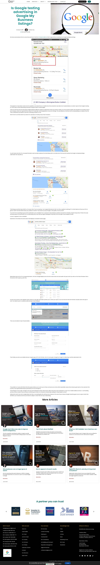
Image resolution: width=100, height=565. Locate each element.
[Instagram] (80, 556)
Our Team (24, 534)
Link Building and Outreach (47, 542)
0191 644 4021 (13, 546)
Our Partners (25, 542)
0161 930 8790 (14, 544)
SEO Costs (62, 542)
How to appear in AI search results (46, 469)
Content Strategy (45, 531)
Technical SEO (44, 537)
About (42, 1)
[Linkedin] (87, 556)
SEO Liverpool (6, 541)
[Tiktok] (93, 556)
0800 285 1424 (11, 530)
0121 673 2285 (14, 539)
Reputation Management (46, 545)
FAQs (61, 529)
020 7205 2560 (12, 537)
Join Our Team (25, 537)
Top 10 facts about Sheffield (44, 429)
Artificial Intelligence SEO (46, 550)
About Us (24, 529)
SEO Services (44, 529)
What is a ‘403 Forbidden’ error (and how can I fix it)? (83, 429)
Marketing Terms (64, 539)
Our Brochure (25, 553)
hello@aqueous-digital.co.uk (9, 528)
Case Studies (25, 531)
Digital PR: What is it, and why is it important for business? (82, 469)
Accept (67, 563)
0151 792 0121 (12, 541)
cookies (35, 562)
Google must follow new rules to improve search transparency (15, 429)
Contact (63, 1)
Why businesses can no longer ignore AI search (15, 469)
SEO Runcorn (6, 532)
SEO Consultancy (45, 539)
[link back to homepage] (11, 2)
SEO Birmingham (6, 539)
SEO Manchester (6, 544)
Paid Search (43, 534)
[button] (6, 511)
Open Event (24, 555)
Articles (62, 534)
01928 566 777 (12, 532)
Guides (61, 531)
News (61, 537)
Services (34, 1)
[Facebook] (85, 556)
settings (59, 563)
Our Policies (24, 545)
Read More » (5, 438)
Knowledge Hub (52, 1)
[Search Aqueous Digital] (89, 2)
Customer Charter (26, 547)
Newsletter (62, 545)
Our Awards (24, 539)
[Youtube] (82, 556)
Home (28, 1)
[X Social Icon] (90, 556)
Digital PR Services (45, 547)
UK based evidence (42, 37)
